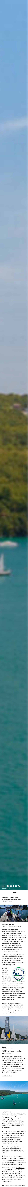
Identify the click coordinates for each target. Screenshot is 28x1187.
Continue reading (6, 1076)
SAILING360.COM (7, 1181)
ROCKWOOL (14, 1175)
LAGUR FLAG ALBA (19, 1179)
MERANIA (18, 1173)
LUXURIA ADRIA (7, 1169)
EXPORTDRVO (20, 1168)
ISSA (20, 991)
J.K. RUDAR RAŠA (11, 886)
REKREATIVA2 (7, 1175)
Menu (14, 892)
